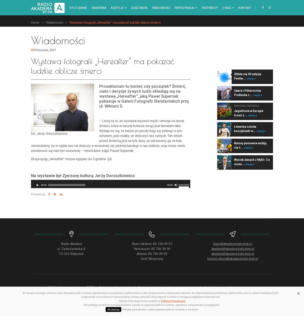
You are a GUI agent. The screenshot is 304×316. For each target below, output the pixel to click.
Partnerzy (210, 8)
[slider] (184, 184)
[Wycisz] (176, 185)
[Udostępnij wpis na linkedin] (60, 194)
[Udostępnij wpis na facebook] (48, 194)
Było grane (78, 8)
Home (35, 22)
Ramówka (99, 8)
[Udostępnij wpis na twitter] (54, 194)
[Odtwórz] (37, 185)
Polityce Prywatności (173, 301)
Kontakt (244, 8)
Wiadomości (161, 8)
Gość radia (139, 8)
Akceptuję (113, 309)
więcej (250, 78)
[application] (110, 184)
